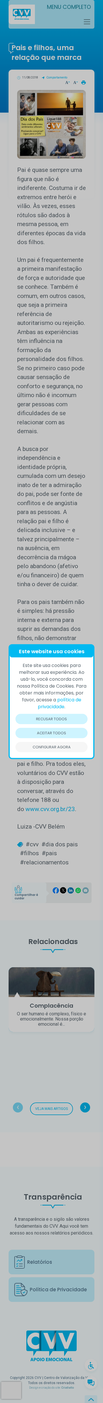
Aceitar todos (51, 732)
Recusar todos (51, 718)
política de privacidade (59, 703)
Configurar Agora (52, 746)
